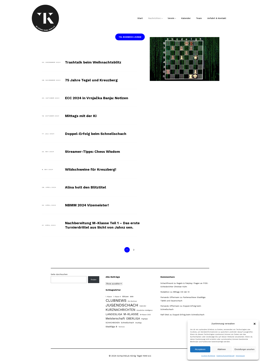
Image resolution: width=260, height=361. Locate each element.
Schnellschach (127, 322)
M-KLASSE (131, 314)
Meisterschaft (115, 318)
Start (140, 18)
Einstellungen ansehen (244, 349)
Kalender (186, 18)
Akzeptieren (200, 349)
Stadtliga (138, 323)
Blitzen (125, 296)
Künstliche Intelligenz (144, 310)
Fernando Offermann (169, 297)
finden (93, 279)
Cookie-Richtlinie (208, 356)
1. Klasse (109, 297)
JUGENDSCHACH (122, 305)
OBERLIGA (133, 318)
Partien (144, 319)
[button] (254, 323)
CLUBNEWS (116, 300)
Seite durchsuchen (59, 274)
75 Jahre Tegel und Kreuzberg (91, 80)
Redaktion (165, 292)
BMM (131, 297)
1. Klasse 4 (117, 297)
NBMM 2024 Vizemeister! (87, 205)
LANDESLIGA (114, 314)
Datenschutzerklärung (225, 356)
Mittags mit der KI (81, 116)
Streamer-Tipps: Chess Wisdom (92, 152)
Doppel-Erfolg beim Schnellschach (95, 134)
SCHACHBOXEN (113, 322)
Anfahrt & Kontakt (216, 18)
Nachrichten (155, 19)
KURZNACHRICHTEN (120, 310)
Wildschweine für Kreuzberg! (90, 169)
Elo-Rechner (132, 301)
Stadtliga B (111, 326)
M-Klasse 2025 (145, 315)
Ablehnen (221, 349)
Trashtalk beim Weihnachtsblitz (93, 62)
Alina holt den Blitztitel (85, 187)
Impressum (240, 356)
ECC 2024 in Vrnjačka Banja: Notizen (96, 98)
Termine (121, 327)
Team (199, 18)
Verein (172, 19)
